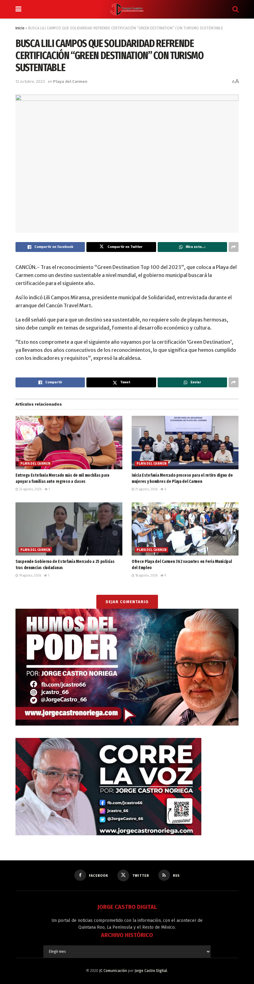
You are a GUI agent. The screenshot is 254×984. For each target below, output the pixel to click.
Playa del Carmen (70, 81)
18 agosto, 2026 (145, 575)
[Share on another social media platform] (234, 247)
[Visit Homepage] (127, 9)
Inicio (19, 28)
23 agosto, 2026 (30, 489)
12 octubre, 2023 (30, 81)
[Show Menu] (18, 9)
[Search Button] (235, 9)
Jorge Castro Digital (150, 971)
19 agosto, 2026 (29, 575)
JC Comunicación (113, 971)
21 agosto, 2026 (145, 489)
